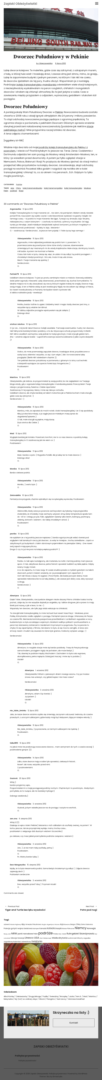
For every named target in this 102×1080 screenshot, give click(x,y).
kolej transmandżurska (32, 188)
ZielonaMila (15, 495)
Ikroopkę (63, 996)
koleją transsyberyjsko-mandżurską (36, 84)
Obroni (42, 999)
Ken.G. (78, 996)
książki (59, 928)
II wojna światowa (24, 928)
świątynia (36, 941)
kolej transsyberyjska (73, 188)
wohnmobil (72, 938)
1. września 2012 (41, 670)
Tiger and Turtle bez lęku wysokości (25, 908)
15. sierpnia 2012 (33, 865)
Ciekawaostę (21, 996)
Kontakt (74, 1022)
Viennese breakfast (76, 999)
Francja (7, 928)
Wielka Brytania (60, 937)
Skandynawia (86, 933)
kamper (36, 928)
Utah (41, 938)
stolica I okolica (17, 324)
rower (64, 934)
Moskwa (87, 188)
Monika (13, 469)
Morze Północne (68, 928)
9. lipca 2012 (60, 63)
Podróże (19, 184)
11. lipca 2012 (38, 451)
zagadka (86, 938)
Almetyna (14, 595)
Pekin (6, 191)
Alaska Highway (15, 924)
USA (36, 937)
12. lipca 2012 (25, 595)
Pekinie (59, 112)
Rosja (21, 191)
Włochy (80, 938)
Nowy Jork (7, 934)
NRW (14, 933)
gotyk (13, 928)
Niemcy (80, 928)
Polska (55, 934)
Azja (12, 188)
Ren (60, 934)
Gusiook (14, 778)
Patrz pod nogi (75, 908)
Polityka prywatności (27, 1060)
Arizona (56, 924)
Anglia (44, 924)
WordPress (82, 1073)
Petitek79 (14, 274)
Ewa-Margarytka (18, 865)
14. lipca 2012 (38, 757)
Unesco (29, 937)
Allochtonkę (9, 996)
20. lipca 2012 (24, 778)
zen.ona (13, 818)
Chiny (18, 188)
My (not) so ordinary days (26, 999)
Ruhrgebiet (73, 933)
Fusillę (45, 996)
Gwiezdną (54, 996)
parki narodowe (25, 933)
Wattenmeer (47, 938)
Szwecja (21, 938)
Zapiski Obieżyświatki (20, 3)
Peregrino (51, 999)
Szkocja (14, 938)
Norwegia (91, 928)
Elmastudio (57, 1076)
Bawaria (67, 924)
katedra (51, 928)
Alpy (23, 924)
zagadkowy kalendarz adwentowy (17, 941)
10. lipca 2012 (38, 238)
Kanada (43, 928)
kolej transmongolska (53, 188)
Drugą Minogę (35, 996)
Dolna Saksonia (87, 924)
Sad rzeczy (61, 999)
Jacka (71, 996)
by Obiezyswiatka (44, 63)
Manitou (14, 377)
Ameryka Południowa (33, 924)
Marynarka (8, 999)
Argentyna (50, 924)
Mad (12, 433)
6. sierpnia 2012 (25, 818)
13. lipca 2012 (38, 725)
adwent (7, 924)
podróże (13, 191)
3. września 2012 (47, 690)
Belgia (72, 924)
